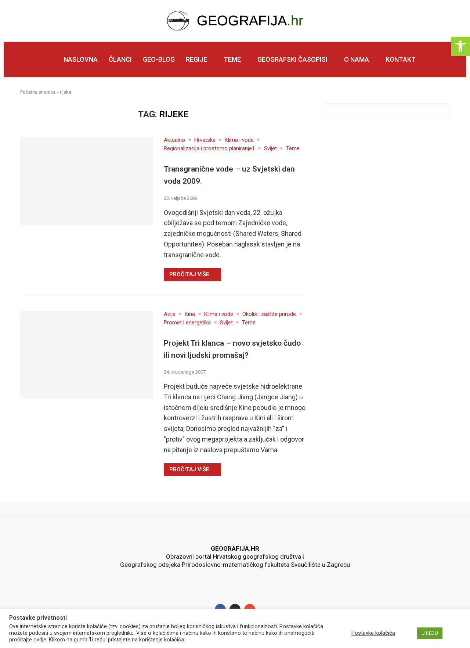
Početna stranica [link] (37, 92)
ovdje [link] (39, 639)
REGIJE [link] (196, 59)
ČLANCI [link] (120, 59)
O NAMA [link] (356, 59)
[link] (460, 46)
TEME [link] (232, 59)
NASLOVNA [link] (81, 59)
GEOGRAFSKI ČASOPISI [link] (292, 59)
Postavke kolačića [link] (373, 633)
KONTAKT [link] (401, 59)
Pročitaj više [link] (189, 274)
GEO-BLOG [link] (159, 59)
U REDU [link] (430, 633)
